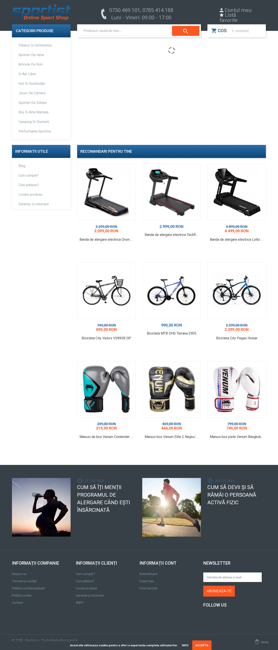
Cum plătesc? (85, 581)
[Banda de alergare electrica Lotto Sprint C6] (236, 192)
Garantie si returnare (33, 204)
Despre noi (19, 573)
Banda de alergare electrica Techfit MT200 (174, 235)
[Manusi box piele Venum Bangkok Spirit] (236, 389)
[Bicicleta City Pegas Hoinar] (236, 290)
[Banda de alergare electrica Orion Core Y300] (106, 192)
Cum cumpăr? (85, 573)
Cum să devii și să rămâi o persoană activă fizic (231, 495)
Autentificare (148, 573)
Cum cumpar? (28, 175)
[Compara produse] (114, 257)
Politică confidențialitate (28, 588)
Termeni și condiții (24, 581)
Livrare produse (30, 194)
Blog (21, 166)
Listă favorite (229, 17)
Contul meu (238, 10)
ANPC (80, 602)
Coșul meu (146, 581)
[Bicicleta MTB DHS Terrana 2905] (171, 290)
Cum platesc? (28, 185)
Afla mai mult (171, 257)
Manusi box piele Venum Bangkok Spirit (239, 437)
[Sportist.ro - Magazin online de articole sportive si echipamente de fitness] (41, 13)
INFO (185, 645)
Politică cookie (21, 595)
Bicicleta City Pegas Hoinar (236, 338)
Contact (17, 602)
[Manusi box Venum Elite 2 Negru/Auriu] (171, 389)
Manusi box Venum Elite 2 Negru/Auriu (174, 437)
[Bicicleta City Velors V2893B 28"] (106, 290)
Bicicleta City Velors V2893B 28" (106, 338)
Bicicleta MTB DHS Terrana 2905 (171, 333)
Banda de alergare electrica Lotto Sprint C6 (239, 240)
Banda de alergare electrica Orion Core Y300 (108, 240)
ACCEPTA (201, 645)
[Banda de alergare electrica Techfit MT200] (171, 192)
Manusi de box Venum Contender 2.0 (107, 437)
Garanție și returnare (90, 595)
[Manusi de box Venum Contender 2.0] (106, 389)
